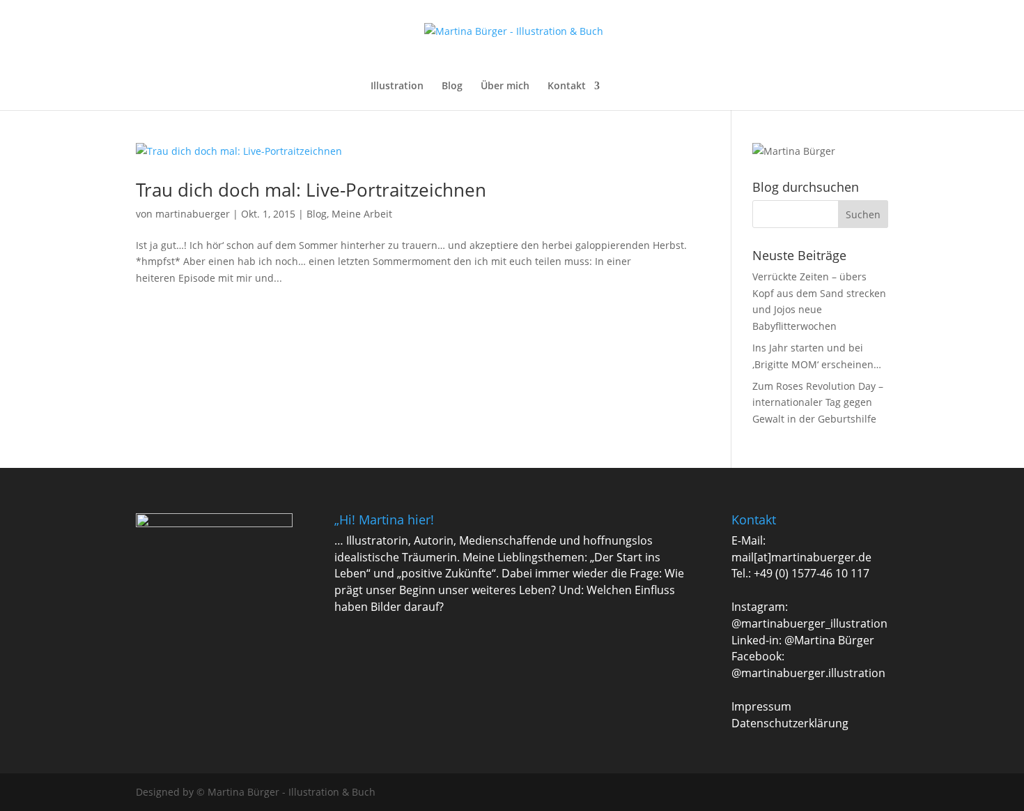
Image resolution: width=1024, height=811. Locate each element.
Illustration (397, 86)
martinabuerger (192, 213)
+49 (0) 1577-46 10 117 (811, 573)
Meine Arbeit (362, 213)
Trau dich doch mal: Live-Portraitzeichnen (311, 189)
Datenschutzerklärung (789, 723)
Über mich (505, 86)
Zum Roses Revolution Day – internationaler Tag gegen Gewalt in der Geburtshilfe (817, 402)
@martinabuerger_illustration (809, 623)
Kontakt (567, 86)
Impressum (761, 706)
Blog (452, 86)
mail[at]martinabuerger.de (801, 557)
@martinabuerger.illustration (808, 673)
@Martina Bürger (829, 640)
